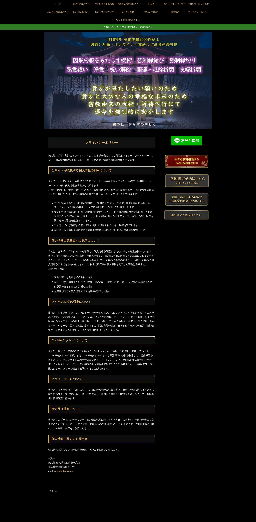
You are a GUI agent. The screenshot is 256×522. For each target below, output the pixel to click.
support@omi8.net (64, 471)
